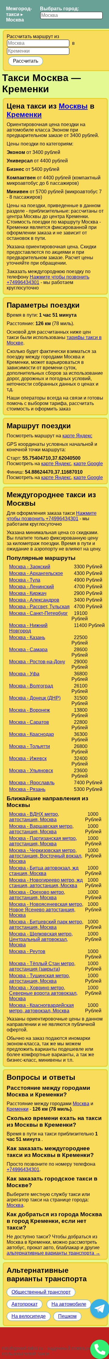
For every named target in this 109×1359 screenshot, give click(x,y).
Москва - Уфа (24, 673)
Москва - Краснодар (31, 734)
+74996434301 (23, 1169)
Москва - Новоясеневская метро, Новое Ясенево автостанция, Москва (46, 910)
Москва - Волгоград (31, 685)
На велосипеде (29, 1316)
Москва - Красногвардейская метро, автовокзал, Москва (41, 1008)
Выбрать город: (59, 8)
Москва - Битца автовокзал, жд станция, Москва (43, 870)
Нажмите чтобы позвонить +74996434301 (52, 516)
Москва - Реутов (27, 951)
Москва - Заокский (29, 566)
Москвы (73, 106)
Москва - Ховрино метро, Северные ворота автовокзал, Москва (43, 993)
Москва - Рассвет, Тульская (39, 606)
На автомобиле (68, 1304)
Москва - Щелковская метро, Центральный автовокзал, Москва (41, 939)
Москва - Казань (27, 637)
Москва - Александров (34, 600)
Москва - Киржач (27, 593)
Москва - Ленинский (31, 586)
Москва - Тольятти (29, 746)
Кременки (24, 114)
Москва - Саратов (29, 722)
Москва (15, 19)
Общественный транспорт (41, 1292)
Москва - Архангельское (36, 573)
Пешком (67, 1316)
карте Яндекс (77, 435)
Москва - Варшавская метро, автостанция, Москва (41, 829)
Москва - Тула (24, 580)
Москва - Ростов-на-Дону (37, 661)
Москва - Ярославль (31, 782)
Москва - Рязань (27, 789)
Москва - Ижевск (28, 758)
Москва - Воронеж (29, 710)
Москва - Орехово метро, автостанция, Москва (37, 895)
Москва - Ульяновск (31, 770)
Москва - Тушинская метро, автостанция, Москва (39, 978)
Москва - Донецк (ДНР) (35, 698)
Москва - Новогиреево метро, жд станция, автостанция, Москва (46, 882)
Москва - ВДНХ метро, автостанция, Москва (34, 817)
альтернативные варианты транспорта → (53, 1253)
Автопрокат (25, 1304)
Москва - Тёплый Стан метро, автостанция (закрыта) (42, 966)
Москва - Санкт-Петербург (38, 613)
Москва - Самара (28, 649)
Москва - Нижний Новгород (28, 628)
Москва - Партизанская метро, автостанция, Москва (43, 841)
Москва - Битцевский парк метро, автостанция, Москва (46, 924)
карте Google (88, 463)
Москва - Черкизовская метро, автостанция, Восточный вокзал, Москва (45, 856)
